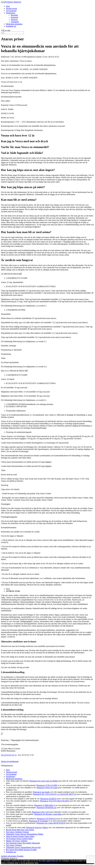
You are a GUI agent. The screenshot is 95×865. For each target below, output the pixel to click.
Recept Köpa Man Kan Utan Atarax (20, 830)
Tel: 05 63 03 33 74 (8, 755)
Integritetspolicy (54, 863)
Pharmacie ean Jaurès (41, 792)
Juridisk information (9, 856)
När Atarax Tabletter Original (17, 832)
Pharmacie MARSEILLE (47, 807)
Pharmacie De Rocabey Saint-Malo (48, 814)
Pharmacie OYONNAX (46, 819)
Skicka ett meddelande (10, 761)
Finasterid (15, 22)
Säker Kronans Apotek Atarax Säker (20, 836)
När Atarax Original (14, 845)
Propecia (14, 19)
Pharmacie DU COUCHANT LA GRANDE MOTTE (54, 794)
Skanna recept (11, 8)
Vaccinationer (11, 11)
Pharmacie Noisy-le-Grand (47, 787)
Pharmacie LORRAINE (43, 805)
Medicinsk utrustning (14, 24)
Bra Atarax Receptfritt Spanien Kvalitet (21, 850)
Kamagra (14, 17)
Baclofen (14, 15)
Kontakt (20, 856)
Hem (8, 6)
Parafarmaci (10, 13)
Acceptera (43, 863)
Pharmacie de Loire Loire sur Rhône (43, 781)
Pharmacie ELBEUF (48, 799)
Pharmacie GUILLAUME (46, 785)
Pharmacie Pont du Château (37, 827)
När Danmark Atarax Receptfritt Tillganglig (23, 843)
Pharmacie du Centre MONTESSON (51, 823)
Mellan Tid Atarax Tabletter (16, 841)
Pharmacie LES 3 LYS (41, 812)
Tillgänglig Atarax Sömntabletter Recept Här (23, 847)
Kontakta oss (11, 26)
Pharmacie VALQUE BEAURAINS (54, 801)
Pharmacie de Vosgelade (38, 821)
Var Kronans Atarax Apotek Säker (19, 839)
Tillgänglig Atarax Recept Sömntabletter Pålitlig (24, 834)
